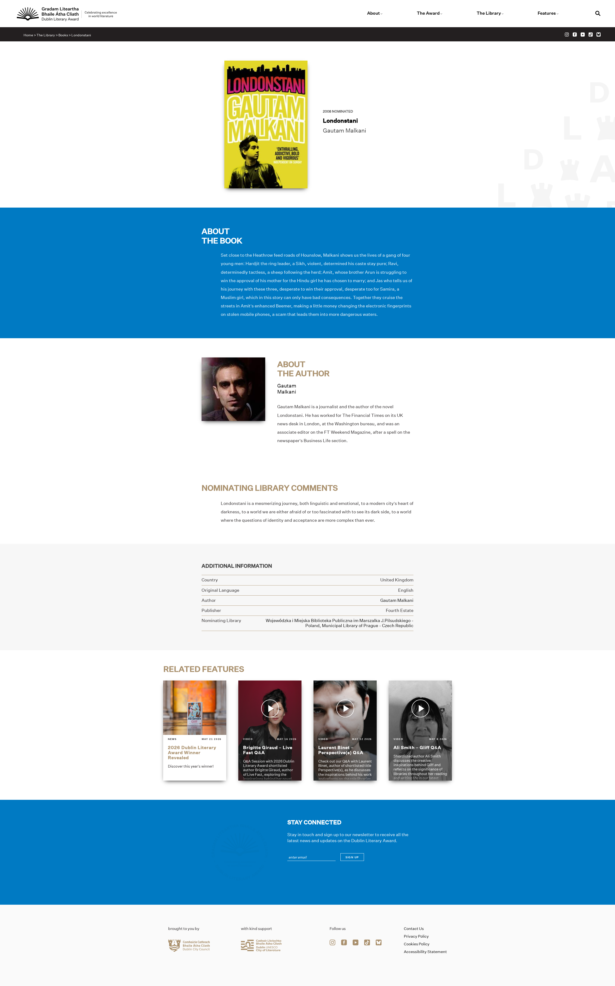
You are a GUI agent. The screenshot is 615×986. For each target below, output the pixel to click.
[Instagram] (567, 34)
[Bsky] (599, 34)
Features (547, 13)
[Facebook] (575, 34)
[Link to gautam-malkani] (233, 389)
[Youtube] (583, 34)
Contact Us (414, 928)
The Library (489, 13)
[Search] (598, 14)
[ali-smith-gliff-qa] (420, 731)
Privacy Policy (416, 936)
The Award (428, 13)
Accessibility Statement (425, 951)
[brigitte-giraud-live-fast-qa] (269, 731)
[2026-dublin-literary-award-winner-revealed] (194, 731)
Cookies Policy (417, 944)
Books (63, 35)
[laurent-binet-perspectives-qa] (345, 731)
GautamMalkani (286, 389)
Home (28, 35)
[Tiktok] (591, 34)
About (373, 13)
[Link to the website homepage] (67, 14)
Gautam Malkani (344, 130)
